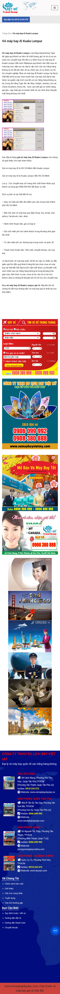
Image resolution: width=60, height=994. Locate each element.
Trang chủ (6, 33)
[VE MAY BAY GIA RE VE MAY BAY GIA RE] (10, 8)
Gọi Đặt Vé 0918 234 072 (16, 19)
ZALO (55, 931)
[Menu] (54, 7)
